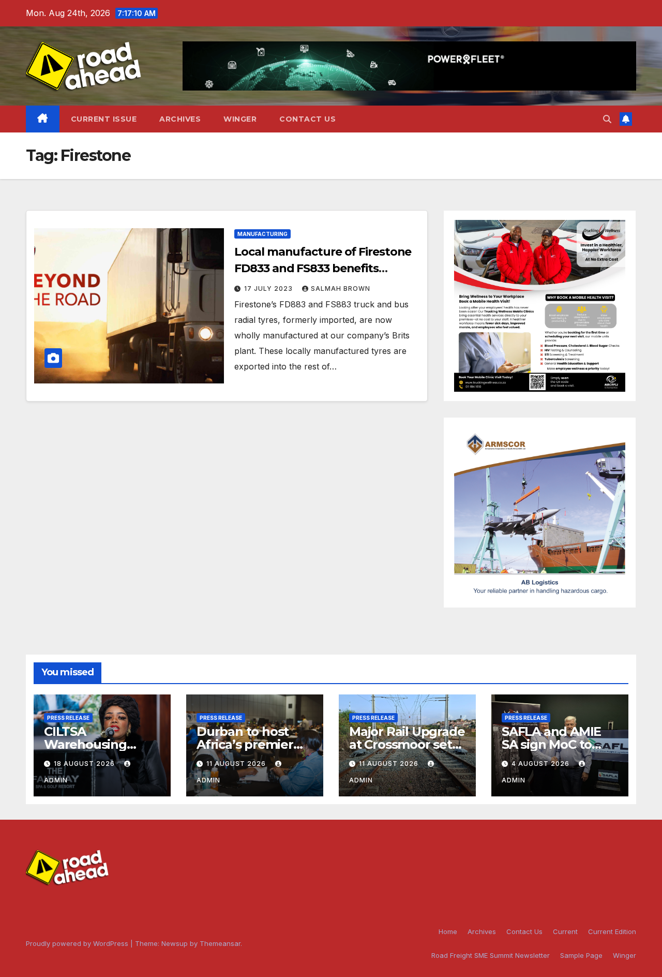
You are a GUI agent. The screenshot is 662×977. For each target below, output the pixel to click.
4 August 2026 (541, 763)
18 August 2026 (85, 763)
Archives (180, 119)
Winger (240, 119)
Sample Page (581, 955)
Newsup (174, 943)
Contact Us (307, 119)
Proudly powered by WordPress (78, 943)
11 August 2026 (237, 763)
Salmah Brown (340, 288)
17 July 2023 (269, 288)
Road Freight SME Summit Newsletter (490, 955)
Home (448, 931)
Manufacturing (262, 234)
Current (565, 931)
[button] (607, 119)
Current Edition (612, 931)
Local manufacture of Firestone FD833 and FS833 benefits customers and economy (322, 268)
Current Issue (104, 119)
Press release (68, 718)
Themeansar (220, 943)
